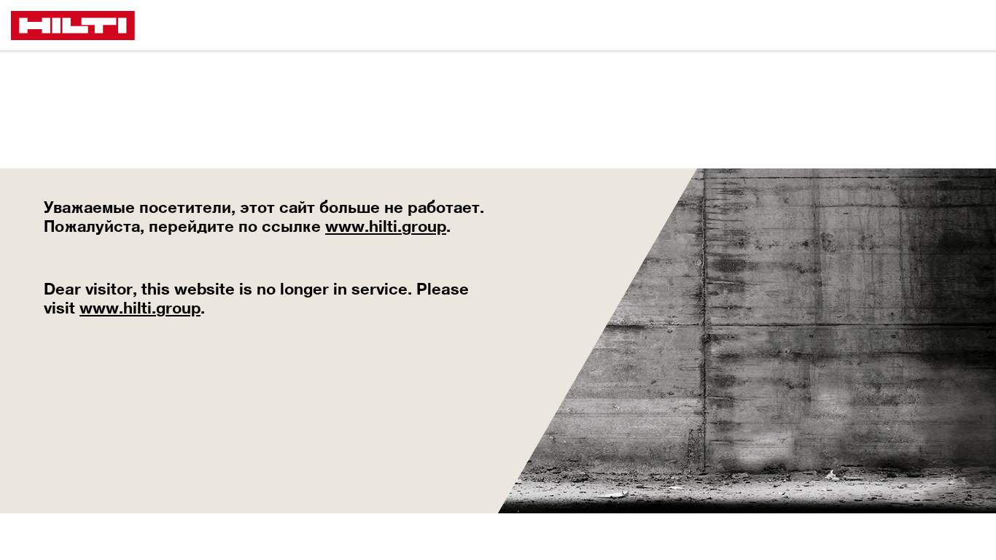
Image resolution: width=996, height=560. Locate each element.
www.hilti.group (385, 226)
